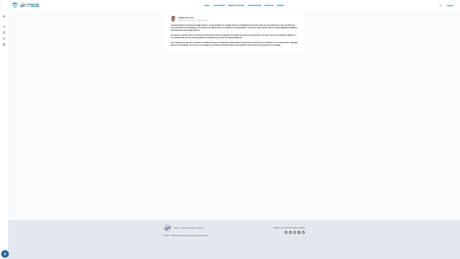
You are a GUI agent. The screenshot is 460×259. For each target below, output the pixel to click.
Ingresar (450, 5)
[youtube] (303, 232)
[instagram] (290, 232)
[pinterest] (294, 232)
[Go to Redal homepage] (26, 5)
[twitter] (299, 232)
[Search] (440, 5)
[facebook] (286, 232)
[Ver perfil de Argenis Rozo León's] (173, 19)
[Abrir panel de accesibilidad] (5, 254)
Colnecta (204, 235)
